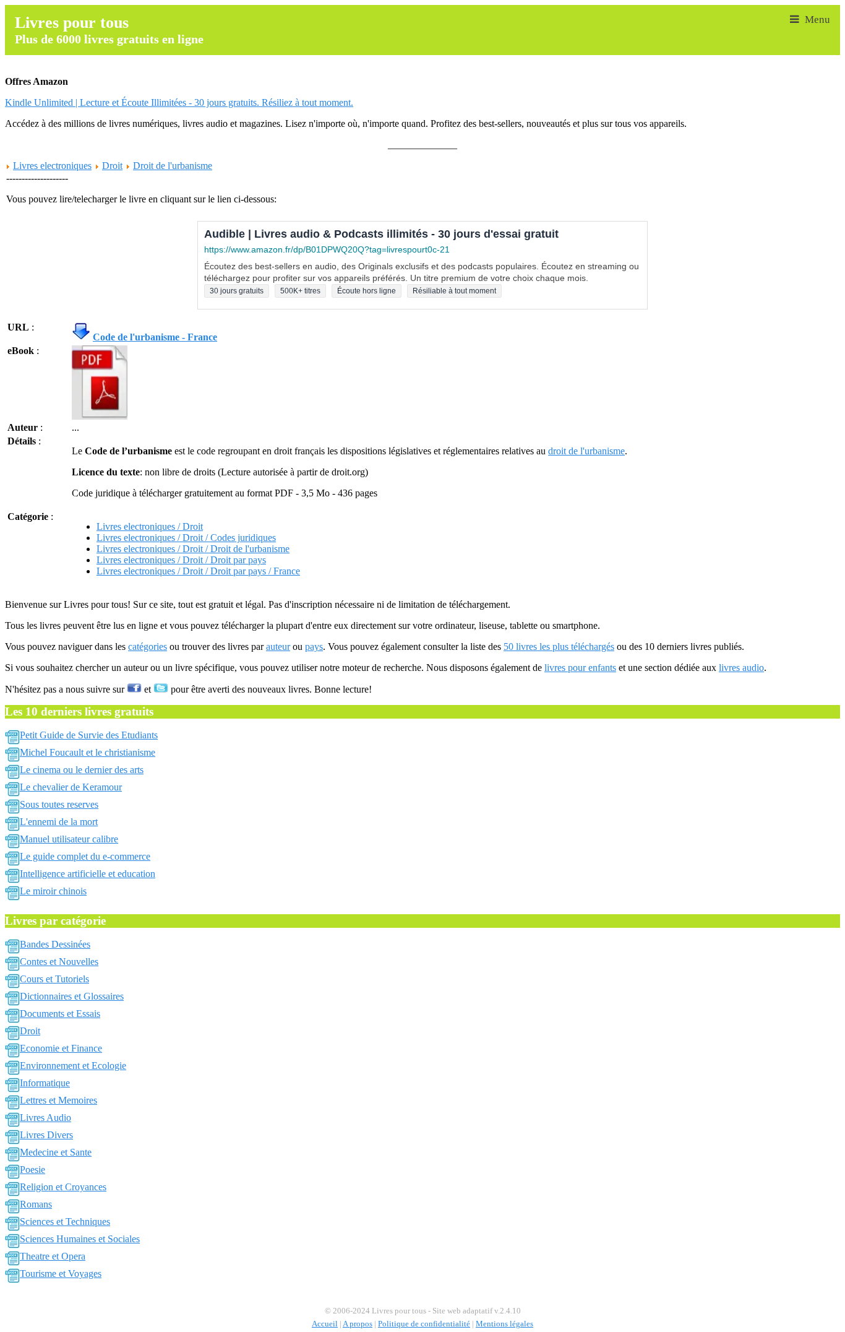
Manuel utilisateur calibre (69, 839)
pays (314, 646)
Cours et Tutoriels (54, 979)
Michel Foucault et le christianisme (87, 752)
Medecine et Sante (56, 1152)
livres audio (741, 667)
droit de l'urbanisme (586, 451)
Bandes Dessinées (55, 944)
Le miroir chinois (53, 891)
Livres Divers (46, 1135)
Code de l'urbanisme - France (155, 337)
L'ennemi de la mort (59, 821)
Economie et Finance (61, 1048)
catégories (147, 646)
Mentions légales (504, 1324)
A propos (357, 1324)
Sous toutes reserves (59, 804)
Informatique (45, 1083)
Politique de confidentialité (424, 1324)
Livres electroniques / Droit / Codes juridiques (186, 537)
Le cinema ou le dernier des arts (82, 769)
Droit (112, 165)
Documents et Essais (60, 1013)
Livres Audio (45, 1117)
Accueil (325, 1324)
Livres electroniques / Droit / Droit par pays (181, 560)
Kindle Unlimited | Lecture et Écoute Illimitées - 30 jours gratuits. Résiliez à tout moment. (179, 102)
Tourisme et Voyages (60, 1273)
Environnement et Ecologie (73, 1065)
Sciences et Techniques (65, 1221)
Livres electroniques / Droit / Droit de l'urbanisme (193, 548)
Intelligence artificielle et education (87, 873)
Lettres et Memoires (58, 1100)
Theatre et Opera (52, 1256)
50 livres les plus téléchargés (559, 646)
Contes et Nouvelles (59, 961)
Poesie (32, 1169)
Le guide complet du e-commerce (85, 856)
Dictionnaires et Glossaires (72, 996)
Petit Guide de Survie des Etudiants (89, 735)
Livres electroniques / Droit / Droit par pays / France (198, 571)
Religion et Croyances (63, 1187)
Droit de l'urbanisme (172, 165)
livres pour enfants (580, 667)
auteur (278, 646)
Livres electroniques (52, 165)
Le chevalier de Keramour (71, 787)
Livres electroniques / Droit (150, 526)
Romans (36, 1204)
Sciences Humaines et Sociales (80, 1239)
